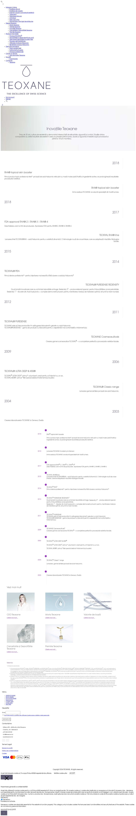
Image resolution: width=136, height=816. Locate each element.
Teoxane (12, 62)
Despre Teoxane (11, 23)
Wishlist (8, 99)
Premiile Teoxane (15, 32)
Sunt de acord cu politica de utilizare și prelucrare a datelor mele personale (26, 715)
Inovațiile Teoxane (15, 28)
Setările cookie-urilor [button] (60, 773)
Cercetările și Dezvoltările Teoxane (21, 30)
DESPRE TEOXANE (10, 695)
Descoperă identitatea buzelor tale (21, 39)
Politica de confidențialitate (10, 750)
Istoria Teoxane (14, 25)
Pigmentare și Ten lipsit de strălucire (21, 21)
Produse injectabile (12, 34)
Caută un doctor (11, 53)
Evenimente (14, 59)
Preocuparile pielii (15, 48)
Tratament (13, 14)
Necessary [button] (4, 797)
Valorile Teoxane (15, 27)
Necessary (6, 799)
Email (3, 712)
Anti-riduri (13, 18)
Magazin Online (11, 7)
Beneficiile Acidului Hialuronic (19, 45)
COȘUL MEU (9, 703)
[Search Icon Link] (7, 101)
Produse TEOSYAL (16, 36)
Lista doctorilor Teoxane (17, 55)
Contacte (9, 60)
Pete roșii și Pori (14, 20)
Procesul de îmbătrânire (18, 41)
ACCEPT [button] (72, 773)
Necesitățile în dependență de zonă (22, 38)
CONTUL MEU (9, 701)
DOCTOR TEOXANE (11, 698)
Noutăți (8, 57)
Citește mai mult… (12, 618)
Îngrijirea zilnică (15, 9)
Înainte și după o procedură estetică (22, 13)
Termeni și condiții (7, 748)
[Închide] (7, 777)
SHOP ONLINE (10, 697)
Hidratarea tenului (16, 16)
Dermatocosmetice (12, 46)
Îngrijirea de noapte (16, 11)
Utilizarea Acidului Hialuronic (19, 43)
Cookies (4, 753)
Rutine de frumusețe (16, 50)
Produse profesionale (16, 52)
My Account (10, 97)
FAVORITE (8, 704)
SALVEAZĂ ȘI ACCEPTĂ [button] (8, 809)
